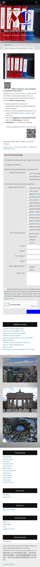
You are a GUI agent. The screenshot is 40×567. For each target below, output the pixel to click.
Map (31, 203)
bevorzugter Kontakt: (17, 266)
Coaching (32, 173)
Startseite (8, 45)
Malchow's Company (19, 31)
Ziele (4, 527)
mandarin (9, 115)
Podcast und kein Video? (12, 335)
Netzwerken (7, 457)
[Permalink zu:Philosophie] (20, 370)
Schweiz (32, 240)
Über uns (6, 522)
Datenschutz (9, 298)
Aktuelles (6, 495)
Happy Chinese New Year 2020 (14, 333)
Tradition (6, 461)
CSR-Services (8, 147)
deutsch (21, 113)
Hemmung (7, 480)
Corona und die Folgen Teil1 (13, 331)
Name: (22, 251)
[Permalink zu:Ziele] (20, 399)
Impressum (7, 541)
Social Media (34, 200)
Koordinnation (8, 464)
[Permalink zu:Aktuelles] (20, 429)
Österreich (33, 237)
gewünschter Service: (17, 187)
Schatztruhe (7, 475)
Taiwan (32, 243)
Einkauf (6, 98)
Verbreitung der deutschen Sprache (16, 342)
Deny (12, 564)
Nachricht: (21, 273)
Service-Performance (17, 172)
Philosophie (7, 524)
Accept (5, 564)
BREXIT (32, 212)
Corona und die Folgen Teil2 (13, 329)
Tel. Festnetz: (20, 256)
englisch (28, 113)
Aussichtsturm (8, 482)
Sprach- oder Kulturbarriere (13, 345)
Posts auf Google (9, 509)
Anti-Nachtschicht (9, 471)
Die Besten (7, 473)
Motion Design (8, 340)
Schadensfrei (8, 459)
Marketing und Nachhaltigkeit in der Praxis (19, 349)
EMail (31, 270)
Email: (22, 261)
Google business (9, 529)
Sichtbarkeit (7, 466)
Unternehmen (20, 93)
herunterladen (31, 127)
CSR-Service (33, 191)
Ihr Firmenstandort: (17, 233)
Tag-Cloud (6, 497)
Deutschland (34, 234)
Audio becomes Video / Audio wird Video (18, 338)
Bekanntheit (7, 468)
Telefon (32, 267)
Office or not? (8, 347)
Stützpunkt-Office (21, 147)
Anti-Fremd (7, 478)
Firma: (22, 246)
